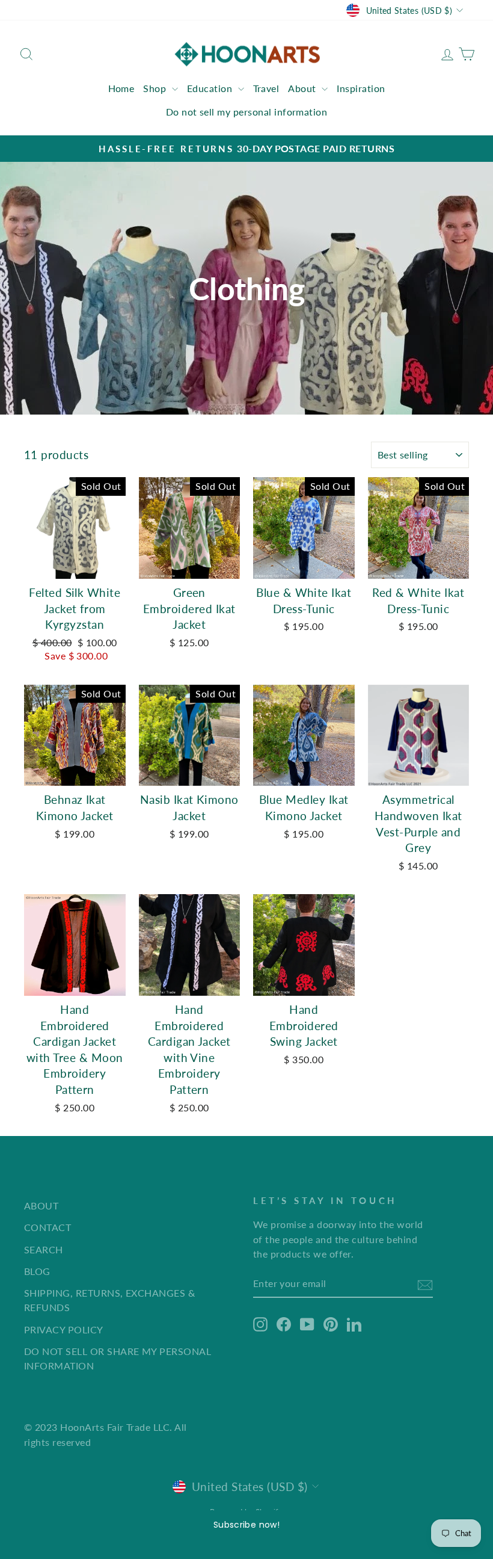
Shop (155, 88)
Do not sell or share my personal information (117, 1358)
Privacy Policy (63, 1329)
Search (43, 1249)
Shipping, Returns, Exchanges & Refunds (109, 1300)
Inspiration (361, 88)
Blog (37, 1271)
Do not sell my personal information (247, 111)
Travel (266, 88)
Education (211, 88)
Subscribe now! (246, 1525)
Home (121, 88)
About (303, 88)
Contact (47, 1227)
